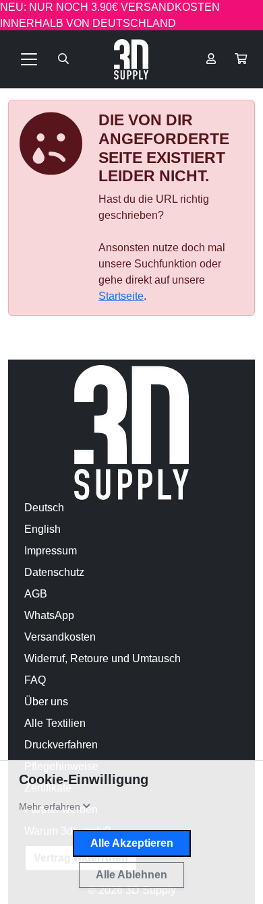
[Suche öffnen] (63, 59)
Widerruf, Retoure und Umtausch (102, 658)
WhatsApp (49, 615)
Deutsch (44, 507)
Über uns (46, 701)
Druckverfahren (61, 744)
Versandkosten (60, 637)
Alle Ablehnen (131, 874)
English (42, 529)
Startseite (121, 296)
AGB (35, 594)
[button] (241, 59)
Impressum (50, 550)
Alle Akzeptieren (131, 843)
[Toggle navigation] (29, 59)
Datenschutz (54, 572)
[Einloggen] (211, 59)
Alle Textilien (55, 723)
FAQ (35, 680)
